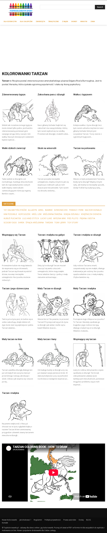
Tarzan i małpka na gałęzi (51, 234)
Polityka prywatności (53, 520)
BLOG (88, 520)
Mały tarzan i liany (47, 339)
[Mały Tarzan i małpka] (89, 304)
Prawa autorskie (69, 520)
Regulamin (38, 520)
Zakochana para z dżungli (51, 94)
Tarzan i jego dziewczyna (15, 288)
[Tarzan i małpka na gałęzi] (53, 250)
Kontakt (5, 523)
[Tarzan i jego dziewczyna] (18, 304)
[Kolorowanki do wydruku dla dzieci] (21, 10)
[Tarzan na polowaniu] (89, 163)
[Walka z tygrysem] (89, 110)
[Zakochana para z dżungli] (53, 110)
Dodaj (81, 520)
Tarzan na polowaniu (84, 148)
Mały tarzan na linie (12, 339)
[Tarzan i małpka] (18, 408)
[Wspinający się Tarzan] (18, 250)
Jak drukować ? (25, 520)
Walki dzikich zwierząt (13, 148)
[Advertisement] (53, 45)
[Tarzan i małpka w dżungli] (89, 250)
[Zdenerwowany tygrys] (18, 110)
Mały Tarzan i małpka (84, 288)
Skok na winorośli (47, 148)
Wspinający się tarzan (84, 339)
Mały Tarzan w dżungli (49, 288)
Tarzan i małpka (10, 393)
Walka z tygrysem (82, 94)
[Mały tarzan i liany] (53, 354)
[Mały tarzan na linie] (18, 354)
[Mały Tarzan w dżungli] (53, 304)
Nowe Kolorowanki (9, 520)
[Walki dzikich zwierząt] (18, 163)
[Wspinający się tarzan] (89, 354)
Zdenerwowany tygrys (13, 94)
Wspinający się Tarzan (13, 234)
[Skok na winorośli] (53, 163)
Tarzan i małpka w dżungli (87, 234)
